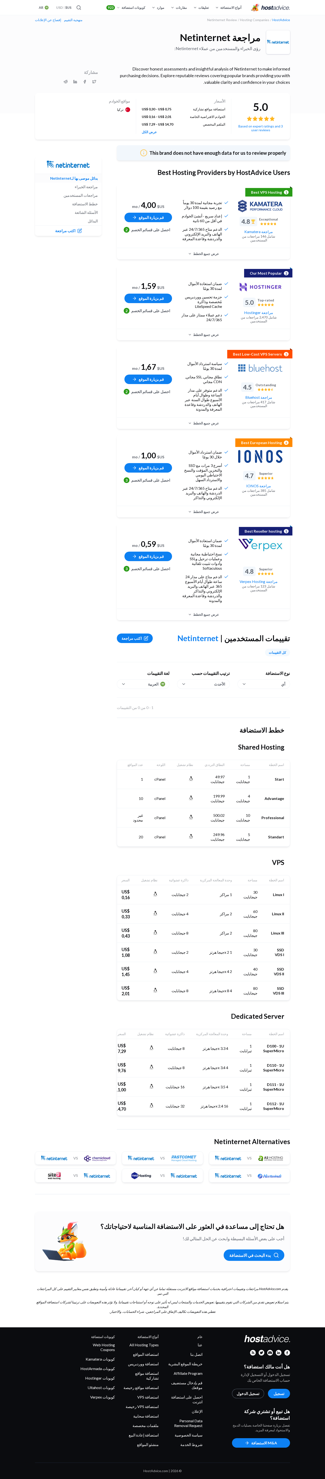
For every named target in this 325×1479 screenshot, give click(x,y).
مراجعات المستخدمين (81, 195)
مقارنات (181, 7)
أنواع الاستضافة (230, 7)
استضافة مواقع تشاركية (147, 1375)
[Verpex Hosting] (260, 545)
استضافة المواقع (146, 1354)
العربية (153, 684)
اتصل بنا (196, 1354)
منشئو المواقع (148, 1444)
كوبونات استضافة (126, 7)
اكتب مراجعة (132, 638)
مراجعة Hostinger (258, 312)
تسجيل (279, 1393)
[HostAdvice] (270, 7)
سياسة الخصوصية (188, 1435)
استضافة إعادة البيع (144, 1435)
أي (283, 684)
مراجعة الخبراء (86, 186)
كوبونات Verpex (102, 1397)
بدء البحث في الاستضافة (250, 1255)
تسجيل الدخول (248, 1393)
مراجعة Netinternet (220, 37)
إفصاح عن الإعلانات (48, 20)
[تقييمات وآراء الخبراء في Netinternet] (94, 81)
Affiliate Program (188, 1373)
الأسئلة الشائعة (86, 212)
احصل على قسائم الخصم (147, 229)
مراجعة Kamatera (258, 231)
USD (63, 7)
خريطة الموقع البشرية (185, 1364)
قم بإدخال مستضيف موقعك (186, 1385)
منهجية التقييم (73, 20)
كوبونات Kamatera (100, 1359)
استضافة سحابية (146, 1416)
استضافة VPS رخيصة (142, 1406)
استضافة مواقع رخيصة (141, 1387)
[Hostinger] (260, 287)
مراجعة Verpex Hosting (259, 581)
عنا (200, 1345)
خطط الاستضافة (85, 204)
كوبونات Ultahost (101, 1387)
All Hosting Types (144, 1345)
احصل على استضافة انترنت (186, 1399)
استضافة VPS (148, 1397)
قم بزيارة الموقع (151, 217)
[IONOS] (260, 456)
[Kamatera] (260, 206)
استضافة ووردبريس (143, 1364)
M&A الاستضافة (264, 1443)
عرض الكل (149, 132)
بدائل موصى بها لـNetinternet (74, 178)
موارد (160, 7)
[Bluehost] (260, 368)
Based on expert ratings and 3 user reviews (260, 128)
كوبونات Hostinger (100, 1378)
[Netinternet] (278, 42)
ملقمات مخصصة (146, 1425)
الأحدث (219, 684)
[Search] (79, 7)
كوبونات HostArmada (97, 1368)
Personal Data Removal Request (188, 1423)
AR (41, 7)
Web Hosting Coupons (104, 1347)
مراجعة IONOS (258, 486)
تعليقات (203, 7)
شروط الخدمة (191, 1444)
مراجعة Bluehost (258, 397)
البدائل (93, 221)
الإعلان (197, 1411)
